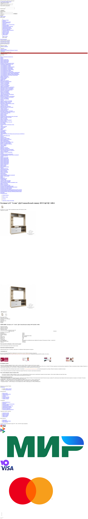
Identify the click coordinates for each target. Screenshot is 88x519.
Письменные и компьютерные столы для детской (9, 116)
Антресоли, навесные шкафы (5, 180)
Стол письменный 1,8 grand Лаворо (6, 67)
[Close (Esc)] (0, 517)
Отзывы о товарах (5, 398)
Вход (1, 39)
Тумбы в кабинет (3, 145)
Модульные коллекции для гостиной (6, 107)
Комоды (1, 57)
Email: (1, 12)
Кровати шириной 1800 (4, 162)
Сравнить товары (3, 49)
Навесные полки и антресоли (5, 106)
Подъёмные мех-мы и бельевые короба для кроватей (9, 154)
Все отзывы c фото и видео (5, 42)
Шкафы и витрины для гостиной (6, 101)
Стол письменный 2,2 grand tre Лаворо (7, 69)
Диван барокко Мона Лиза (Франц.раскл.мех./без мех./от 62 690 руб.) (12, 133)
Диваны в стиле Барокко (4, 92)
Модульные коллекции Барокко (5, 81)
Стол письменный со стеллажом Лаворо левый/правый (10, 72)
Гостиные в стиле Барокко (5, 85)
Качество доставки (5, 413)
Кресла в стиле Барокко (4, 91)
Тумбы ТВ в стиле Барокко (5, 93)
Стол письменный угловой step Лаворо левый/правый (9, 74)
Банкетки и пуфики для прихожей (6, 152)
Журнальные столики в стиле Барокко (7, 88)
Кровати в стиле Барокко (4, 82)
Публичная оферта (5, 25)
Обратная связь (3, 424)
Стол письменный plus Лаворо (5, 70)
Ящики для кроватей (4, 119)
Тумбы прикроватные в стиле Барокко (7, 94)
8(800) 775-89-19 (9, 388)
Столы (1, 125)
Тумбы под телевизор (4, 104)
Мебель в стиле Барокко (4, 80)
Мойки (1, 129)
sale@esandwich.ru (8, 389)
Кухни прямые (3, 122)
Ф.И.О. (1, 4)
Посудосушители (3, 130)
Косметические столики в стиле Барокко (7, 96)
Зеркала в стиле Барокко (4, 86)
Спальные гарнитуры (4, 155)
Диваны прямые (3, 132)
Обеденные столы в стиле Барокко (6, 89)
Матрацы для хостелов (4, 184)
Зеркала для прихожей (4, 151)
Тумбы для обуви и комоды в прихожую (7, 150)
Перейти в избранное (4, 46)
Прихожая (2, 146)
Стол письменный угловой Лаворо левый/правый (9, 75)
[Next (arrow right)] (1, 518)
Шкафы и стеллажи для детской (5, 117)
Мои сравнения (5, 421)
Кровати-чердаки (3, 114)
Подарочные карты (3, 193)
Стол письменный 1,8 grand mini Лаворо (7, 66)
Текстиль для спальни (4, 172)
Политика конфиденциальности (8, 30)
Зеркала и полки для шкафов (5, 181)
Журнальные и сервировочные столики (7, 103)
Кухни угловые (3, 123)
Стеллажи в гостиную (4, 105)
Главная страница (5, 195)
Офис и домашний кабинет (5, 141)
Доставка (4, 395)
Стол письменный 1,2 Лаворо (5, 65)
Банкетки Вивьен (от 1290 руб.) (5, 139)
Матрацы (2, 167)
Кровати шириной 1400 (4, 160)
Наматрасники (3, 173)
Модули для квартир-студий (5, 185)
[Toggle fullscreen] (1, 517)
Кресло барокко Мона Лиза (5, 135)
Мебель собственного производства (6, 56)
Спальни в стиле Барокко (4, 83)
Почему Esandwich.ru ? (6, 22)
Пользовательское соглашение (7, 26)
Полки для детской (3, 118)
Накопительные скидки (6, 21)
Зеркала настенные (3, 170)
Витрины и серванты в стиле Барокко (7, 97)
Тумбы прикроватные (4, 168)
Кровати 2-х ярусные (4, 113)
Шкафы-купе (2, 79)
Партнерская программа (6, 27)
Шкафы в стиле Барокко (4, 95)
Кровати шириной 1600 (4, 61)
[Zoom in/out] (2, 517)
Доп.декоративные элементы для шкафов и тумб (8, 182)
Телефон (1, 3)
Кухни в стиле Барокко (4, 84)
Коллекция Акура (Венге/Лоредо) (6, 187)
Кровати (1, 58)
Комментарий (2, 8)
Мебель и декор (5, 196)
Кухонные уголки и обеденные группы (7, 63)
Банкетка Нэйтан (3, 137)
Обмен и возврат (5, 33)
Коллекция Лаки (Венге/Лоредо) (6, 188)
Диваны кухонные (3, 126)
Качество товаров (5, 32)
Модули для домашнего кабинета (6, 143)
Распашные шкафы (3, 77)
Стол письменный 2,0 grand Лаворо (6, 68)
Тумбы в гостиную (3, 108)
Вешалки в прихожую (4, 147)
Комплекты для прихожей (4, 148)
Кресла (1, 134)
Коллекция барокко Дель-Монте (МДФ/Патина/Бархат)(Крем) (11, 189)
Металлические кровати (4, 166)
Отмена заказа (4, 34)
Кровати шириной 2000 (4, 163)
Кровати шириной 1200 (4, 60)
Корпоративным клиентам (7, 28)
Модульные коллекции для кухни (6, 121)
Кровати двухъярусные (4, 59)
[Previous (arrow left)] (0, 518)
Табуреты (2, 128)
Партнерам (4, 23)
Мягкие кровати (3, 165)
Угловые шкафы (3, 78)
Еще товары (2, 192)
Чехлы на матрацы (3, 174)
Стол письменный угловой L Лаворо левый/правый (9, 73)
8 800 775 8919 (3, 16)
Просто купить (5, 393)
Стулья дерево (2, 127)
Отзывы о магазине (5, 397)
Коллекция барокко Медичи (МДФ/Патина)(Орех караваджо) (11, 190)
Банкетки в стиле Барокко (4, 90)
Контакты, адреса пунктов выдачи (8, 24)
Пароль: (2, 13)
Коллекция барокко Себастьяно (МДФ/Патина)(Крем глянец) (11, 191)
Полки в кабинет (3, 144)
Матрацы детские (3, 115)
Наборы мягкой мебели (4, 140)
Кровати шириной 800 (4, 62)
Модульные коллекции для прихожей (6, 149)
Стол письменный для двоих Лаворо (6, 71)
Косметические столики (4, 169)
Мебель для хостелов (4, 183)
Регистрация (4, 39)
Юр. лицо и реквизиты (6, 29)
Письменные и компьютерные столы (6, 64)
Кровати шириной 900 (4, 158)
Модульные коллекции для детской (6, 110)
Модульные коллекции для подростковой (7, 111)
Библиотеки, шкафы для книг (5, 102)
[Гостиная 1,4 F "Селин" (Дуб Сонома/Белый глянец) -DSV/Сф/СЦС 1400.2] (18, 309)
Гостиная (2, 99)
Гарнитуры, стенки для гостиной (6, 100)
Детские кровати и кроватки (5, 112)
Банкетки (2, 136)
